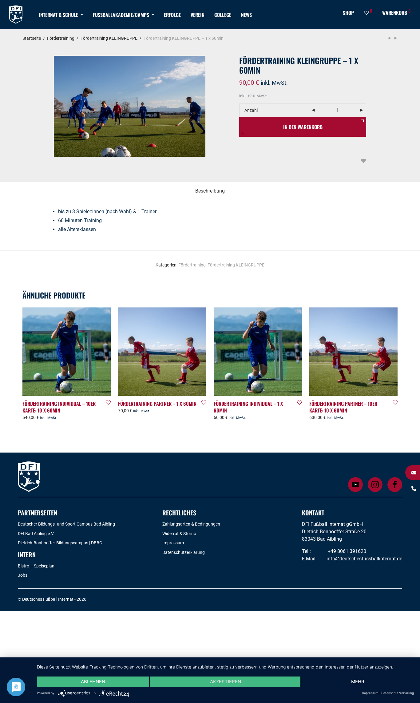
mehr (357, 682)
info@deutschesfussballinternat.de (364, 559)
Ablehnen (93, 682)
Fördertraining (60, 38)
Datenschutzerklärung (183, 552)
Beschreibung (210, 191)
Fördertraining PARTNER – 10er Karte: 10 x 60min (343, 407)
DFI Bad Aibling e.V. (36, 533)
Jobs (22, 575)
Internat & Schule (58, 14)
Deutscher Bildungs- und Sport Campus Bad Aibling (66, 524)
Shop (348, 12)
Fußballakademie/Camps (121, 14)
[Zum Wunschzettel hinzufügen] (363, 161)
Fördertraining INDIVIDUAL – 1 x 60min (248, 407)
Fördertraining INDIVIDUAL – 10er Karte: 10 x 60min (59, 407)
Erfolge (172, 14)
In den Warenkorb (303, 127)
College (222, 14)
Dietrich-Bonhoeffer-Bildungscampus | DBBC (60, 542)
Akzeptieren (225, 682)
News (246, 14)
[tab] (210, 191)
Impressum (173, 542)
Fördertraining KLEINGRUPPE (109, 38)
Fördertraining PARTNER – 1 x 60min (157, 403)
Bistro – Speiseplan (36, 565)
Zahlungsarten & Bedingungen (191, 524)
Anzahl (251, 110)
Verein (197, 14)
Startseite (31, 38)
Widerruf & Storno (179, 533)
